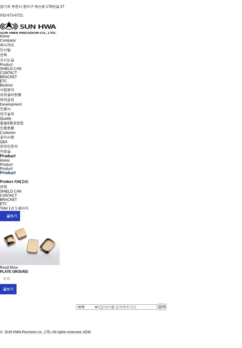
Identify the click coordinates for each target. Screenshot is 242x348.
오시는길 (7, 60)
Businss (6, 85)
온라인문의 (9, 146)
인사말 (5, 50)
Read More (9, 267)
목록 (6, 279)
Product (6, 65)
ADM (86, 332)
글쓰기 (11, 216)
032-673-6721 (11, 15)
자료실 (5, 151)
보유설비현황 (10, 95)
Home (5, 36)
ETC (3, 81)
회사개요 (7, 45)
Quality (5, 118)
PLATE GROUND (14, 272)
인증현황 (7, 128)
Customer (8, 133)
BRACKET (8, 77)
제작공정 (7, 100)
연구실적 (7, 114)
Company (8, 40)
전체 (3, 187)
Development (11, 104)
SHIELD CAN (11, 69)
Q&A (3, 142)
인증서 (5, 109)
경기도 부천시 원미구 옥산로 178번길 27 (32, 6)
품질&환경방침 (12, 123)
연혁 (3, 55)
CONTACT (8, 73)
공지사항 (7, 137)
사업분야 (7, 90)
